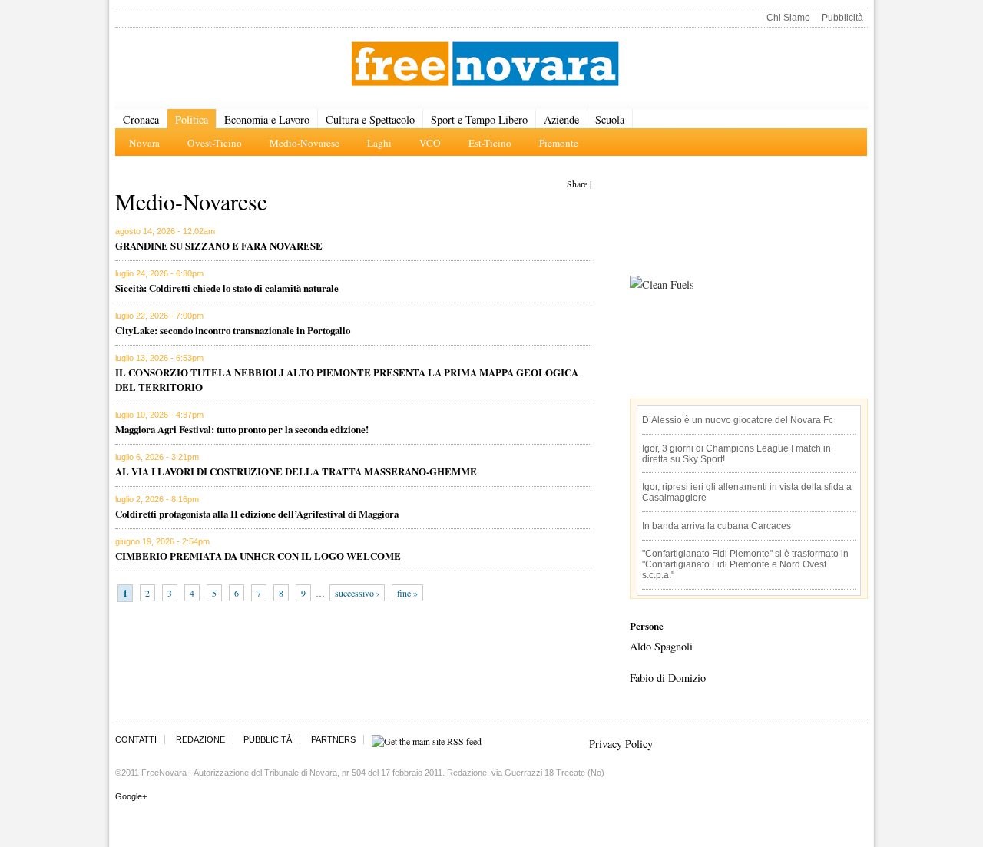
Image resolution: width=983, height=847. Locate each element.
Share (577, 183)
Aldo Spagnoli (661, 646)
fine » (407, 593)
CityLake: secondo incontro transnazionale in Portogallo (232, 330)
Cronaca (141, 119)
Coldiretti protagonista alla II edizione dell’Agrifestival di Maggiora (257, 513)
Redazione (200, 739)
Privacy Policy (621, 743)
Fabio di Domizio (668, 677)
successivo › (357, 593)
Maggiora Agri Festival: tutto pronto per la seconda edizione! (242, 429)
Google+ (131, 796)
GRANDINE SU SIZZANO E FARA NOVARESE (219, 245)
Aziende (561, 119)
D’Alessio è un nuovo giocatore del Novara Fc (737, 420)
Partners (333, 739)
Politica (191, 119)
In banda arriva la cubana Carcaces (716, 526)
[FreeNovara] (485, 65)
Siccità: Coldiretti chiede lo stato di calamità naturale (227, 287)
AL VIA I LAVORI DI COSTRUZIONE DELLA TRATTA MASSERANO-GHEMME (296, 471)
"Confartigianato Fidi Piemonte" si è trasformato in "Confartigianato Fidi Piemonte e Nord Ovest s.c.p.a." (745, 564)
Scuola (609, 119)
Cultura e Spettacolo (370, 119)
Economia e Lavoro (266, 119)
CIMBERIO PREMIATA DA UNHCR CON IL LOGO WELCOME (258, 555)
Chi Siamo (788, 17)
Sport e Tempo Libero (479, 119)
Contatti (136, 739)
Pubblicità (842, 17)
